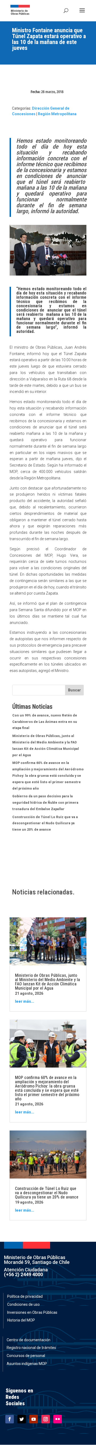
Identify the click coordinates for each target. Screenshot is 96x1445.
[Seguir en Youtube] (33, 1419)
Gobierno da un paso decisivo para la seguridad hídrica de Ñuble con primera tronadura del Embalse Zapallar (45, 802)
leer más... (24, 1001)
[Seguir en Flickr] (57, 1419)
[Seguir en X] (21, 1419)
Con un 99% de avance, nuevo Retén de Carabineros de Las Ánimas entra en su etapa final (44, 722)
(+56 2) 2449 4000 (23, 1274)
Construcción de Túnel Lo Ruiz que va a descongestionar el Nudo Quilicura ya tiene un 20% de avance (45, 823)
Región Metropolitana (57, 114)
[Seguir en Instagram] (45, 1419)
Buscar (74, 690)
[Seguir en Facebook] (9, 1419)
